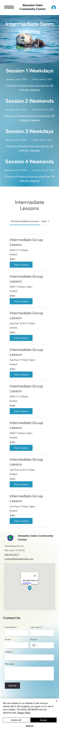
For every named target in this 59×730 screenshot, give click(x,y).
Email (8, 639)
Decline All (16, 720)
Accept (43, 720)
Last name (36, 627)
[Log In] (53, 7)
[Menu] (9, 7)
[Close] (54, 702)
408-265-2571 (11, 554)
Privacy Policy (24, 712)
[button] (21, 265)
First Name (11, 627)
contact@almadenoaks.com (18, 558)
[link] (25, 221)
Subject (9, 651)
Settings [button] (29, 725)
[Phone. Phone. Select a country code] (35, 645)
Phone (33, 639)
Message (9, 663)
